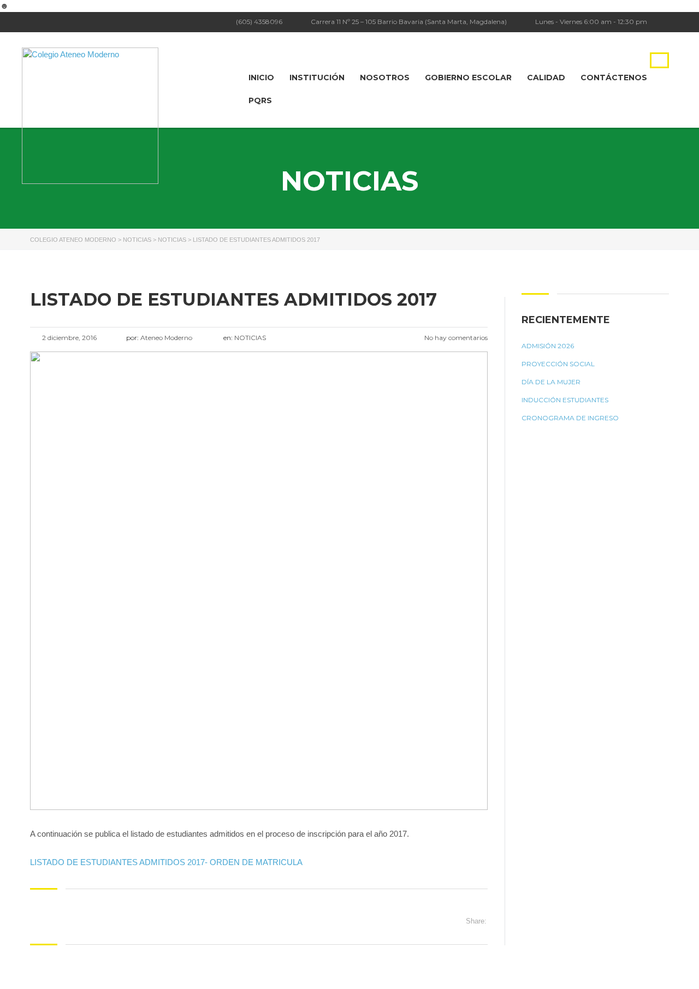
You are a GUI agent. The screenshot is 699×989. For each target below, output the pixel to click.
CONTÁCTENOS (613, 77)
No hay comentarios (455, 337)
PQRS (260, 100)
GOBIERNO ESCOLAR (468, 77)
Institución (317, 77)
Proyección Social (558, 364)
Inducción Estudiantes (565, 400)
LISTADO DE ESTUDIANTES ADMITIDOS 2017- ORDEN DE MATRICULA (166, 862)
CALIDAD (546, 77)
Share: (476, 921)
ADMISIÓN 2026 (548, 346)
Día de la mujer (551, 382)
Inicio (261, 77)
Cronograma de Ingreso (570, 418)
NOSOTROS (385, 77)
